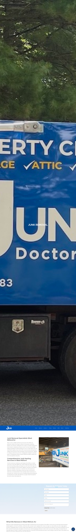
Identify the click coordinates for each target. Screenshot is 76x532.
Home (36, 428)
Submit (46, 510)
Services (45, 428)
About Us (40, 428)
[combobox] (56, 501)
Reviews (54, 428)
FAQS (58, 428)
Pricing (50, 428)
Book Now (67, 428)
